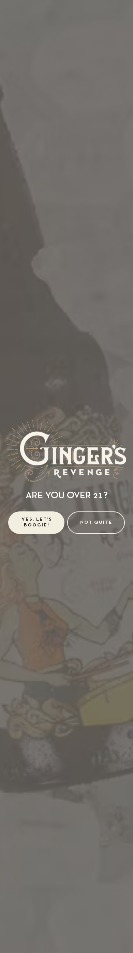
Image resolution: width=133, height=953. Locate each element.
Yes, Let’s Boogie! (36, 522)
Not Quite (96, 522)
